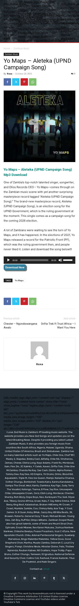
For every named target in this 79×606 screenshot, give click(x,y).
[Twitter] (15, 82)
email (46, 569)
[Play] (8, 260)
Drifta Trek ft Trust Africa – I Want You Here (58, 325)
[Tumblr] (54, 578)
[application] (39, 260)
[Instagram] (24, 578)
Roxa (9, 73)
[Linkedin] (34, 578)
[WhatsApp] (32, 82)
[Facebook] (7, 82)
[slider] (68, 259)
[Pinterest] (24, 82)
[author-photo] (39, 359)
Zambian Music (21, 48)
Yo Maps (19, 280)
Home (7, 48)
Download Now (14, 267)
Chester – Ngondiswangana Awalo (20, 325)
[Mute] (60, 260)
